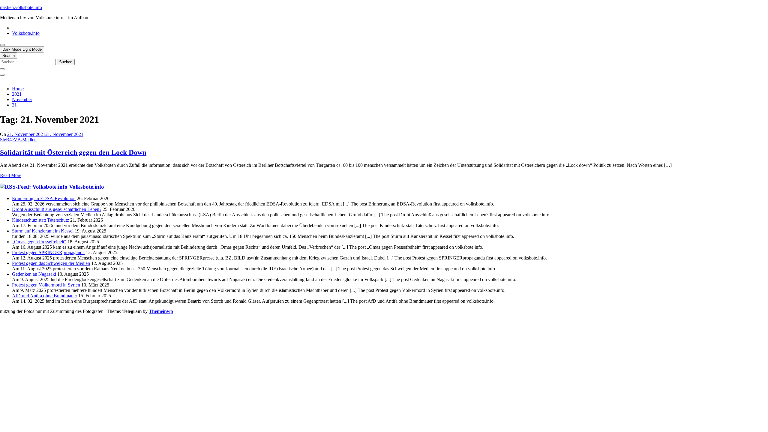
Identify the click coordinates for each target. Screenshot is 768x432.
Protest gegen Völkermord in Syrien (46, 284)
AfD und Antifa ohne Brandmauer (44, 295)
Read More (10, 175)
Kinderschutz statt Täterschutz (40, 220)
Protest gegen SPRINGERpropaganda (48, 252)
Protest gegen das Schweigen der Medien (51, 263)
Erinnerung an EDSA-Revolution (44, 198)
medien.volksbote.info (21, 7)
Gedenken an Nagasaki (34, 274)
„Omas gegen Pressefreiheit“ (39, 241)
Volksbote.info (26, 33)
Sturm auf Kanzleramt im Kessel (43, 230)
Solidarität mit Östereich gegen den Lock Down (73, 152)
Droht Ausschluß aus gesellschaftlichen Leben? (56, 209)
